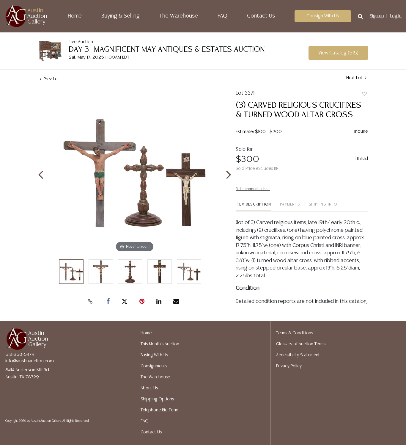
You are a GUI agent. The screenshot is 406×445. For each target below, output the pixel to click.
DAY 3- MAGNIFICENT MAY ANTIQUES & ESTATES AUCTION (167, 49)
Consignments (154, 366)
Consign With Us (322, 16)
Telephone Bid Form (159, 410)
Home (75, 16)
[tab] (253, 207)
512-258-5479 (19, 354)
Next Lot (354, 78)
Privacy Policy (289, 366)
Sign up (377, 16)
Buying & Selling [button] (120, 16)
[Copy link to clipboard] (90, 301)
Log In (396, 16)
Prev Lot (51, 79)
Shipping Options (157, 399)
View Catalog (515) (338, 53)
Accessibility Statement (298, 355)
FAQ (222, 16)
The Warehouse (178, 16)
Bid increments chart (253, 189)
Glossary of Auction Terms (300, 344)
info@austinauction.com (29, 361)
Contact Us (261, 16)
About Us (149, 388)
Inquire (361, 131)
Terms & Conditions (294, 333)
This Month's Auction (160, 344)
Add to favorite (364, 94)
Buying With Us (154, 355)
